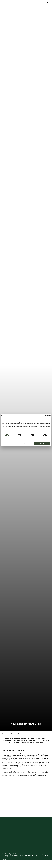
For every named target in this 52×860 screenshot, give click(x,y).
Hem (3, 733)
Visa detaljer (45, 440)
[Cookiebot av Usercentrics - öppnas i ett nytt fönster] (45, 415)
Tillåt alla (42, 443)
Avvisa (25, 443)
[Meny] (47, 2)
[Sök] (43, 2)
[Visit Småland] (7, 3)
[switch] (19, 435)
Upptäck (7, 733)
